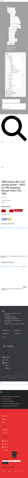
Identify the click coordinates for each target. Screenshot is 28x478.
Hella (10, 81)
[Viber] (5, 219)
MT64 (11, 63)
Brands (9, 57)
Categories (10, 43)
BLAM (10, 73)
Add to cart (18, 210)
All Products (9, 56)
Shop (7, 54)
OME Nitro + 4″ (13, 68)
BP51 (11, 62)
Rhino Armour (12, 85)
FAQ (4, 336)
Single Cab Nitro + (15, 26)
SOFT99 (10, 87)
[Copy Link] (10, 219)
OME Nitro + (12, 65)
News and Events (10, 46)
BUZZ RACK (11, 75)
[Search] (22, 101)
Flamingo (11, 78)
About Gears (18, 330)
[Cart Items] (14, 112)
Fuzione (10, 79)
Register (17, 336)
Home (7, 6)
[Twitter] (7, 219)
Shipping (5, 333)
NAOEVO (10, 84)
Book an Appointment (11, 47)
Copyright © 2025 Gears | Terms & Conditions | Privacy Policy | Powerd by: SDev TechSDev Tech (14, 377)
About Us (8, 44)
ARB (11, 60)
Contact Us (8, 50)
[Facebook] (2, 219)
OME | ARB (11, 59)
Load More (6, 106)
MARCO (10, 82)
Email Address (5, 459)
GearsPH (2, 0)
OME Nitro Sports (13, 69)
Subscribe (5, 462)
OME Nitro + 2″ (13, 66)
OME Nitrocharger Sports (15, 24)
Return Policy (6, 330)
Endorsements (9, 49)
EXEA (10, 76)
